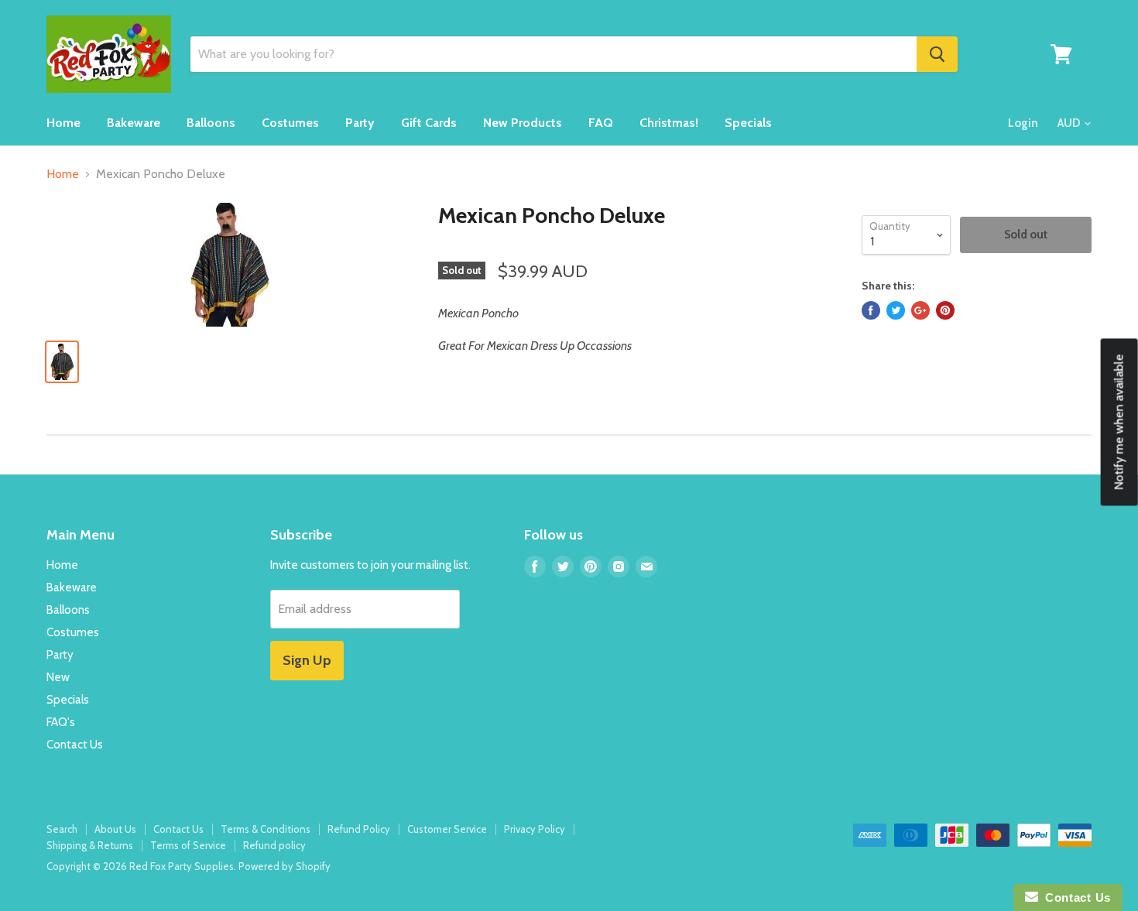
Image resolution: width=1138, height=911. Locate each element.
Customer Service (447, 829)
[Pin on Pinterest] (945, 310)
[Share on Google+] (920, 310)
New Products (522, 122)
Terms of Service (188, 845)
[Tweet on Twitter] (895, 310)
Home (63, 122)
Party (360, 122)
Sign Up (307, 660)
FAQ (600, 122)
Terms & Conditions (265, 829)
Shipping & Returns (89, 845)
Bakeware (133, 122)
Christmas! (668, 122)
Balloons (211, 122)
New (58, 677)
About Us (115, 829)
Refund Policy (358, 829)
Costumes (290, 122)
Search (61, 829)
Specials (748, 122)
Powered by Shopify (284, 866)
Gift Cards (429, 122)
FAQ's (60, 722)
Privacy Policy (534, 829)
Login (1023, 123)
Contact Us (74, 745)
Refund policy (274, 845)
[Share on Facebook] (871, 310)
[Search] (937, 54)
